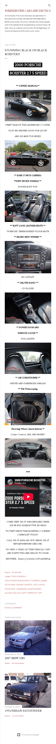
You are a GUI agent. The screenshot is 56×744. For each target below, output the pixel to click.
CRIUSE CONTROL (24, 584)
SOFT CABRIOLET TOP (31, 593)
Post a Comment (13, 608)
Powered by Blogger (30, 735)
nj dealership (21, 589)
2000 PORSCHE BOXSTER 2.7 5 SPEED (22, 580)
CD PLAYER (10, 584)
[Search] (49, 5)
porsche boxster (34, 589)
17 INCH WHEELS (18, 576)
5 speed (44, 580)
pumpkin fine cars (12, 593)
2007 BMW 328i (15, 658)
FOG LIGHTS (39, 584)
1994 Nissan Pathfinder (23, 711)
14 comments (18, 716)
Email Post (16, 572)
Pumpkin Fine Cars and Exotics (27, 10)
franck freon (10, 589)
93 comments (18, 663)
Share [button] (7, 572)
